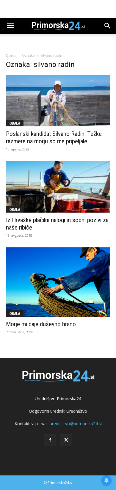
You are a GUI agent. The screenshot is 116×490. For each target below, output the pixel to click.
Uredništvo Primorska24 (58, 398)
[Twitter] (66, 440)
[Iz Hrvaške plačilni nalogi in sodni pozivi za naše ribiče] (58, 187)
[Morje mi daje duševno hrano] (58, 282)
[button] (10, 26)
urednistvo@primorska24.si (76, 423)
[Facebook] (50, 440)
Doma (11, 55)
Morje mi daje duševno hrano (41, 324)
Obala (15, 123)
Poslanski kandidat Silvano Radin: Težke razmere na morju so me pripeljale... (54, 137)
